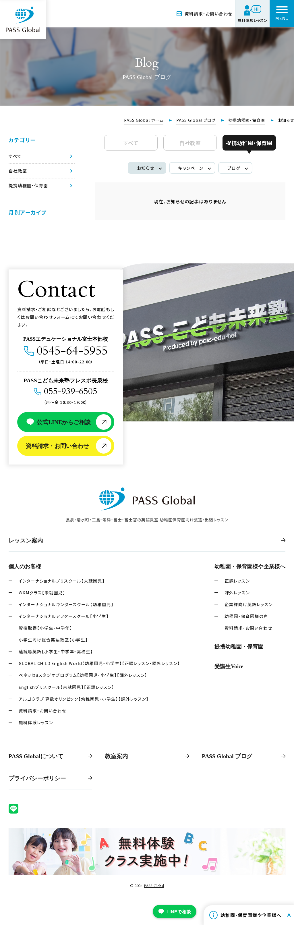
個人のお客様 (25, 566)
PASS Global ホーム (143, 120)
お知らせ (145, 168)
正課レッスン (237, 581)
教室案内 (116, 756)
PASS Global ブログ (195, 120)
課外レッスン (237, 592)
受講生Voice (228, 666)
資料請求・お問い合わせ (208, 14)
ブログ (233, 168)
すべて (131, 143)
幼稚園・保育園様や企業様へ (249, 566)
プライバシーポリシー (37, 778)
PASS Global (154, 886)
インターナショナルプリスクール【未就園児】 (62, 581)
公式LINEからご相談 (64, 422)
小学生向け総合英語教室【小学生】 (53, 640)
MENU (282, 18)
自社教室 (190, 143)
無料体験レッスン (36, 722)
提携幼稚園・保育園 (247, 120)
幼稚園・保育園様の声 (246, 616)
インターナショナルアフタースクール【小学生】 (64, 616)
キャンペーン (190, 168)
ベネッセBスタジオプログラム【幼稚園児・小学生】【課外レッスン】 (83, 675)
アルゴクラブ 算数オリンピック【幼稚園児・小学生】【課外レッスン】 (84, 699)
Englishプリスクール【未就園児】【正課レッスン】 (66, 687)
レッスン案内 (26, 540)
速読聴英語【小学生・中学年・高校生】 (56, 651)
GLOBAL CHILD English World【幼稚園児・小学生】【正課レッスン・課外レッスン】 (99, 663)
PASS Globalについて (36, 756)
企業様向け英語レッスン (249, 604)
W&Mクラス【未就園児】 (42, 592)
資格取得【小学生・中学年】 (45, 628)
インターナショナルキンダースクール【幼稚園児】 (66, 604)
